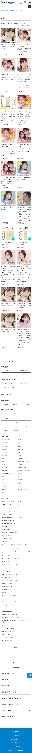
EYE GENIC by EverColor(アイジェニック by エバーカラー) (16, 551)
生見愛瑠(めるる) (22, 467)
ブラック (16, 422)
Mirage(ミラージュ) (7, 608)
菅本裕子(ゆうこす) (23, 461)
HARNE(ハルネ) (6, 577)
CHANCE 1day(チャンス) (8, 523)
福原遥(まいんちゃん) (23, 470)
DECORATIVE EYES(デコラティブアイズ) (12, 532)
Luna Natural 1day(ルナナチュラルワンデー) (13, 595)
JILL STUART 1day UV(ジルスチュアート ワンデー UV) (15, 580)
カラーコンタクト (15, 10)
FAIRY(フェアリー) (7, 561)
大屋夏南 (4, 446)
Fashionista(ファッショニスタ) (9, 565)
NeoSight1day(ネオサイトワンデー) (11, 614)
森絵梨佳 (4, 486)
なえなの (20, 464)
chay (3, 464)
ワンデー (8, 370)
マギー (19, 476)
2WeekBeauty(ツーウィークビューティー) (12, 508)
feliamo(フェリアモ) (7, 568)
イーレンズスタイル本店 (9, 2)
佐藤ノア (4, 458)
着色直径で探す (23, 10)
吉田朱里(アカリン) (23, 489)
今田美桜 (4, 443)
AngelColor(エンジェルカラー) (9, 511)
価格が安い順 (9, 23)
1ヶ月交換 (8, 375)
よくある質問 (16, 735)
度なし (16, 413)
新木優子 (20, 439)
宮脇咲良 (20, 483)
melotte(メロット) (6, 598)
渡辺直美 (4, 492)
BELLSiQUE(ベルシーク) (8, 520)
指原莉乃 (20, 455)
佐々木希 (4, 455)
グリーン (16, 426)
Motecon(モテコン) (7, 611)
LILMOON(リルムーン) (8, 586)
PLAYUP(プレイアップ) (8, 631)
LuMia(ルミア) (5, 592)
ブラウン (6, 422)
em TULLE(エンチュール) (8, 538)
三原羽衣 (4, 483)
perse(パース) (5, 625)
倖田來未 (4, 449)
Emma (19, 443)
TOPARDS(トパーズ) (7, 637)
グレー (26, 422)
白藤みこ (4, 461)
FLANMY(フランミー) (7, 571)
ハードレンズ (23, 375)
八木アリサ (21, 486)
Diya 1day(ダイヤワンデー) (9, 535)
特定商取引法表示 (16, 742)
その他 (16, 430)
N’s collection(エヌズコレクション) (10, 617)
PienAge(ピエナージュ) (8, 628)
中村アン (4, 467)
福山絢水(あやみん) (7, 473)
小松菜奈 (4, 452)
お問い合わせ (16, 746)
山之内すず (5, 489)
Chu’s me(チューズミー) (8, 526)
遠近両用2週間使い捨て (8, 387)
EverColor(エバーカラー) (8, 555)
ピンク (5, 426)
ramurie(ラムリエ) (6, 634)
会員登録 (21, 3)
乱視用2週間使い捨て (23, 383)
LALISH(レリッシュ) (7, 583)
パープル (6, 430)
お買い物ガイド (16, 731)
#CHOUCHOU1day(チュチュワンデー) (11, 640)
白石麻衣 (20, 458)
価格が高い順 (17, 23)
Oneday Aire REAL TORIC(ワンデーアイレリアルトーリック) (16, 621)
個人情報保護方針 (16, 739)
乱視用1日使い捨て (8, 383)
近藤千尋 (20, 452)
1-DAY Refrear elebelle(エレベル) (10, 504)
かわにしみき (21, 446)
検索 (29, 6)
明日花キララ (5, 439)
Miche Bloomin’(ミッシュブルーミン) (11, 602)
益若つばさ (5, 480)
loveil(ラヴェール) (6, 589)
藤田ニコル (21, 473)
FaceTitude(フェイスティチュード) (10, 558)
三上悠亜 (20, 480)
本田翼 (4, 476)
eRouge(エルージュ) (7, 541)
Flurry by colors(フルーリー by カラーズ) (12, 574)
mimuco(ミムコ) (6, 605)
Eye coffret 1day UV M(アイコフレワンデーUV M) (14, 544)
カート (25, 3)
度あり (5, 413)
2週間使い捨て (23, 370)
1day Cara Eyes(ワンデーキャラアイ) (11, 501)
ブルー (26, 426)
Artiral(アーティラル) (7, 514)
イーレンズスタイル (5, 10)
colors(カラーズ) (6, 529)
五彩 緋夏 (20, 449)
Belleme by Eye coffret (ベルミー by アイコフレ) (14, 517)
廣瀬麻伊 (4, 470)
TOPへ (28, 749)
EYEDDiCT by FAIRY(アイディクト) (11, 548)
